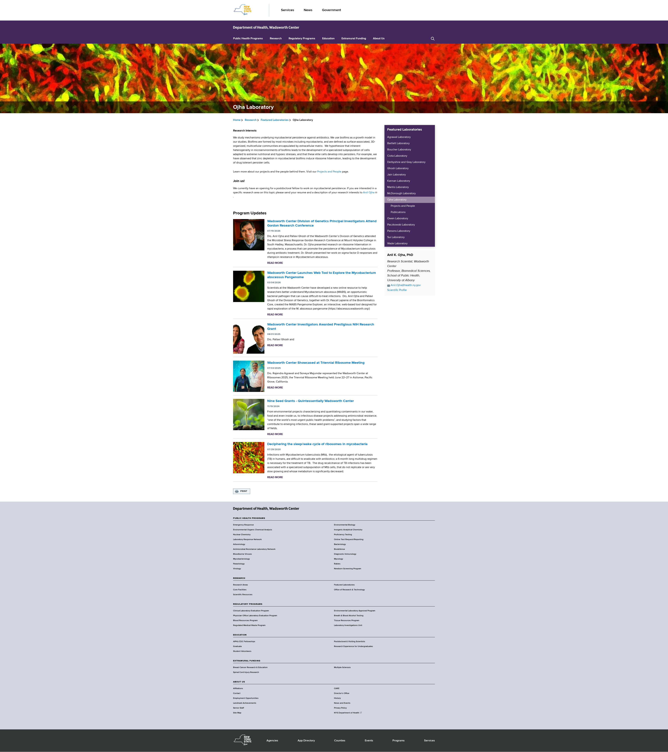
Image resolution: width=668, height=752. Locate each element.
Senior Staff (238, 708)
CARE (336, 688)
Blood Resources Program (245, 621)
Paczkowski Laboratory (401, 224)
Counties (339, 740)
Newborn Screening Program (347, 569)
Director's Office (341, 693)
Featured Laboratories (275, 120)
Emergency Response (243, 525)
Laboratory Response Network (247, 539)
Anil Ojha (368, 192)
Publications (398, 212)
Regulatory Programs (302, 38)
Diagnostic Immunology (345, 554)
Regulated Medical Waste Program (249, 625)
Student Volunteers (242, 651)
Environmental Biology (344, 525)
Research (276, 38)
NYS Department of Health (346, 713)
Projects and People (329, 171)
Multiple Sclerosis (342, 667)
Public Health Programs (248, 38)
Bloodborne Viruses (242, 554)
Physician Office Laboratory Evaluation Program (255, 616)
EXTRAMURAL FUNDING (246, 661)
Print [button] (243, 491)
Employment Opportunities (246, 698)
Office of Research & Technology (349, 590)
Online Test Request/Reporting (348, 539)
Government (331, 10)
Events (369, 740)
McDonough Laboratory (401, 193)
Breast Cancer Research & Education (250, 667)
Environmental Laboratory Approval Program (354, 611)
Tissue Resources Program (346, 621)
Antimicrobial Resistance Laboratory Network (254, 549)
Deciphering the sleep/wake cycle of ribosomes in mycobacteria (317, 444)
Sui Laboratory (396, 237)
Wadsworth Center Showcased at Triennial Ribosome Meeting (316, 362)
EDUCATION (240, 635)
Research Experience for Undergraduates (353, 646)
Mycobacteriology (241, 559)
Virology (237, 569)
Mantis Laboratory (398, 187)
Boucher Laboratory (399, 149)
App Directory (306, 740)
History (337, 698)
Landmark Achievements (244, 703)
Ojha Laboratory (397, 199)
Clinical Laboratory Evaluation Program (251, 611)
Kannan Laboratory (398, 181)
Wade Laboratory (397, 243)
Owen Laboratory (397, 218)
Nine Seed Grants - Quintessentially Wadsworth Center (310, 401)
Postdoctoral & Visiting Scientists (349, 642)
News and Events (342, 703)
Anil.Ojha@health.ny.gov (406, 285)
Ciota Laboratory (397, 156)
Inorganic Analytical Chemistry (348, 530)
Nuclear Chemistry (241, 535)
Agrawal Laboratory (399, 137)
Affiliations (238, 688)
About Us (379, 38)
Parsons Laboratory (398, 231)
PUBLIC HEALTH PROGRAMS (249, 518)
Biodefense (339, 549)
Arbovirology (239, 544)
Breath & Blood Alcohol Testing (348, 616)
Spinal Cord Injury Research (246, 672)
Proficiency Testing (343, 535)
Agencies (272, 740)
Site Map (237, 713)
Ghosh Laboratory (398, 168)
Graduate (237, 646)
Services (287, 10)
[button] (433, 39)
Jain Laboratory (396, 174)
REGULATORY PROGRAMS (247, 604)
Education (328, 38)
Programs (398, 740)
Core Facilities (239, 590)
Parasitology (239, 564)
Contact (236, 693)
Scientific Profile (397, 290)
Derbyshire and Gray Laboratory (406, 162)
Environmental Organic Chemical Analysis (252, 530)
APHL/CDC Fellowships (244, 642)
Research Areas (240, 585)
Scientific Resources (242, 595)
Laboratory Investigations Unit (348, 625)
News (308, 10)
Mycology (338, 559)
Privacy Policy (340, 708)
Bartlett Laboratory (398, 143)
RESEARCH (239, 578)
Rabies (337, 564)
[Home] (266, 27)
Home (237, 120)
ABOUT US (239, 682)
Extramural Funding (353, 38)
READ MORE (275, 263)
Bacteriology (340, 544)
